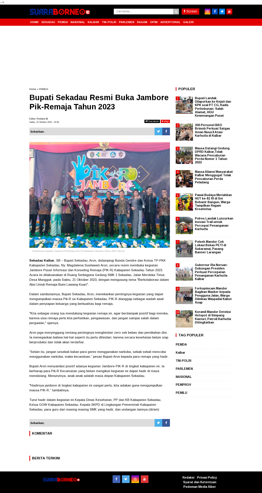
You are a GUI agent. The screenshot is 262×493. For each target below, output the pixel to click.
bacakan (153, 121)
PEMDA (63, 22)
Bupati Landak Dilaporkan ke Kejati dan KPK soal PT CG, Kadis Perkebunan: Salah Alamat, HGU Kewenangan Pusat (213, 106)
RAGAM (142, 22)
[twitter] (222, 11)
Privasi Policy (207, 477)
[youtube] (229, 11)
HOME (34, 22)
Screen (191, 11)
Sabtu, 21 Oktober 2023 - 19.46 (44, 122)
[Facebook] (166, 131)
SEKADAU (48, 22)
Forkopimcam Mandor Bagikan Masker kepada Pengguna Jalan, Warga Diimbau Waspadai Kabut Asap (213, 295)
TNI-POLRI (109, 22)
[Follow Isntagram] (135, 479)
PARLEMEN (126, 22)
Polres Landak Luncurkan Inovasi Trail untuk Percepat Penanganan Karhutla (214, 224)
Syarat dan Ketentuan (199, 482)
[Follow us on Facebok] (116, 479)
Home (32, 89)
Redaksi (188, 477)
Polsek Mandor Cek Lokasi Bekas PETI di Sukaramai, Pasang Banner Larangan (210, 247)
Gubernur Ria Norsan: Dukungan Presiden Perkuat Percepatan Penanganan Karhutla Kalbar (211, 272)
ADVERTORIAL (170, 22)
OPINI (154, 22)
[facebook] (215, 11)
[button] (229, 20)
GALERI (188, 22)
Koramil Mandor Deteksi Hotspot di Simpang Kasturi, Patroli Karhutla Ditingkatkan (213, 317)
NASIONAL (78, 22)
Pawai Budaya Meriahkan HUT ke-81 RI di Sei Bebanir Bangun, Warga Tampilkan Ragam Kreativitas (213, 202)
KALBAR (93, 22)
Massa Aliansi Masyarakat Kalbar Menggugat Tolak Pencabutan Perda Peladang (214, 177)
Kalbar (180, 352)
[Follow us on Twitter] (126, 479)
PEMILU (181, 392)
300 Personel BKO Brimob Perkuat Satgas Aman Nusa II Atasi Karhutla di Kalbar (212, 130)
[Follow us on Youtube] (144, 479)
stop (166, 121)
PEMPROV (183, 384)
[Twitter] (158, 131)
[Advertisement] (131, 56)
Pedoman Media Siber (199, 486)
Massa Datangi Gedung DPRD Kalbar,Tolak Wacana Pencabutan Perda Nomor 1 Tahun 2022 (212, 155)
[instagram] (207, 11)
